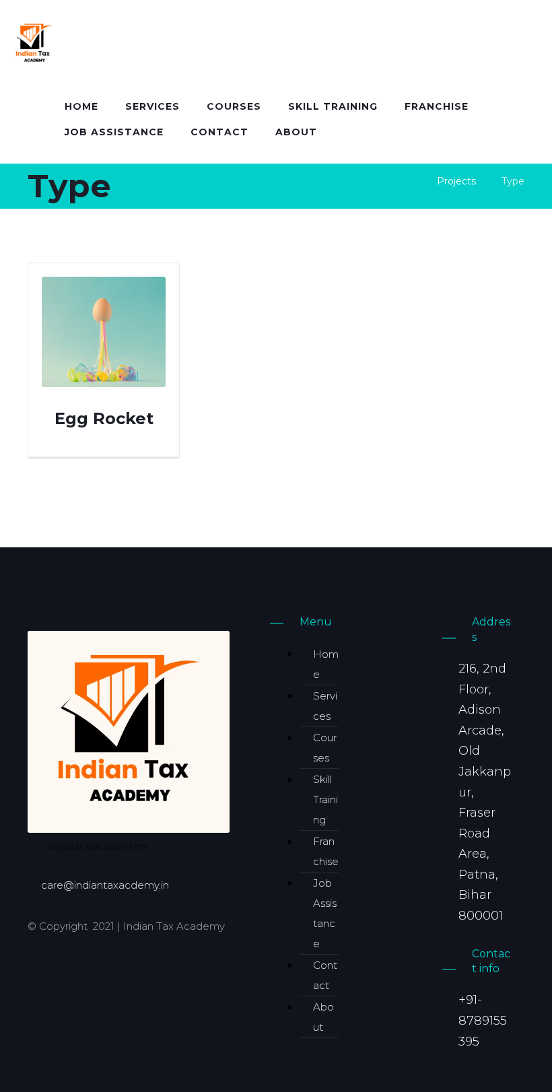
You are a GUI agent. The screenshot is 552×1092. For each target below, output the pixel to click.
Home (326, 664)
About (323, 1016)
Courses (325, 747)
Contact (325, 975)
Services (325, 705)
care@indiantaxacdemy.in (105, 885)
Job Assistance (325, 913)
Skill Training (325, 799)
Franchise (326, 851)
